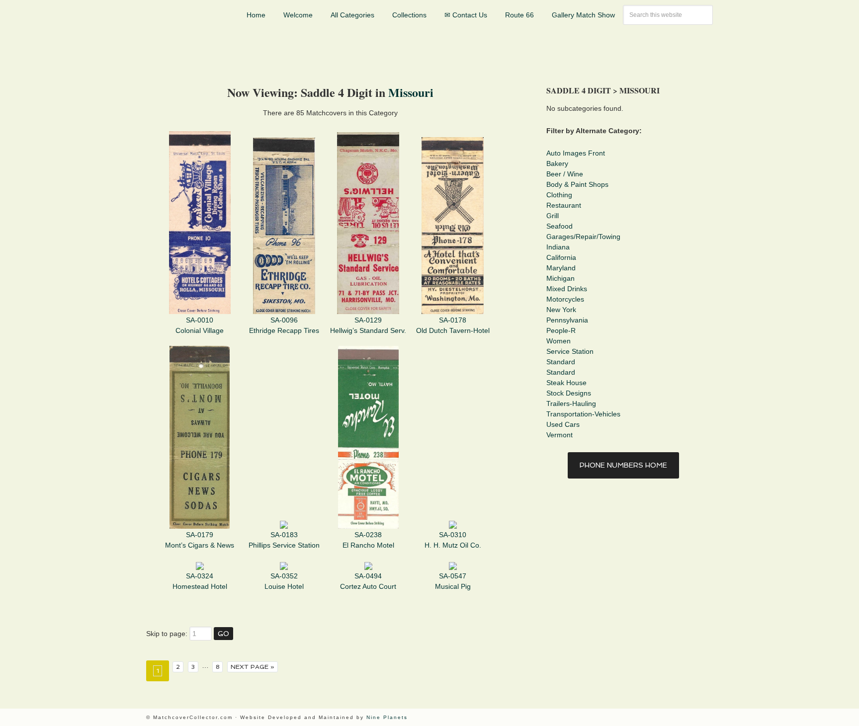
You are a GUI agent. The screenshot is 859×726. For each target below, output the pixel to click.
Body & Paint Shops (577, 184)
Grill (552, 216)
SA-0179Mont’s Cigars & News (199, 540)
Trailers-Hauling (571, 403)
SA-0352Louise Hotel (284, 581)
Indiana (558, 247)
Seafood (559, 226)
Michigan (560, 278)
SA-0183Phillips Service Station (284, 540)
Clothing (559, 195)
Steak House (566, 383)
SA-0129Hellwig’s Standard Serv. (368, 325)
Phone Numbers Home (623, 465)
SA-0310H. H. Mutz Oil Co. (453, 540)
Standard (560, 362)
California (561, 257)
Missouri (410, 92)
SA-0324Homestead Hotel (199, 581)
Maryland (561, 268)
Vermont (559, 435)
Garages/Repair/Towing (583, 237)
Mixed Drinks (566, 289)
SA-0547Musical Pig (453, 581)
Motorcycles (565, 299)
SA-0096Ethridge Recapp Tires (284, 325)
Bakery (557, 163)
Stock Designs (568, 393)
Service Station (570, 351)
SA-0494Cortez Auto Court (368, 581)
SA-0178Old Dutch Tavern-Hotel (453, 325)
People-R (561, 330)
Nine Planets (387, 717)
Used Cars (563, 424)
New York (561, 310)
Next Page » (252, 666)
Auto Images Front (575, 153)
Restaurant (563, 205)
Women (558, 341)
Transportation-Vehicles (583, 414)
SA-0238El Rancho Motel (368, 540)
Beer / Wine (564, 174)
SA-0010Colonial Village (199, 325)
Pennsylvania (567, 320)
